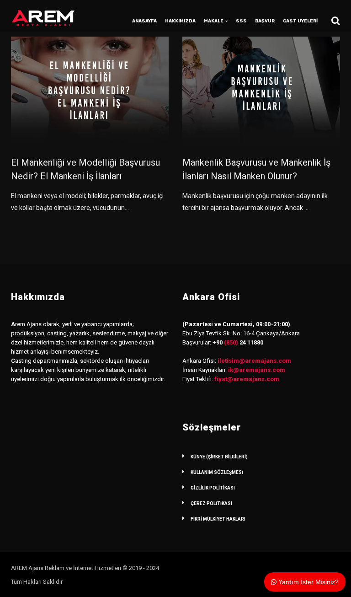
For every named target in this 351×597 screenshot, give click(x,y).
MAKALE (213, 21)
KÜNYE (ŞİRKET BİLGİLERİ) (219, 456)
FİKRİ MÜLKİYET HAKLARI (218, 519)
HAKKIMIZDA (180, 21)
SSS (241, 21)
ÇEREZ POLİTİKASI (211, 503)
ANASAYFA (144, 21)
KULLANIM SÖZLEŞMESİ (217, 472)
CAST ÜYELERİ (300, 21)
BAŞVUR (265, 21)
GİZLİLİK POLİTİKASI (213, 487)
